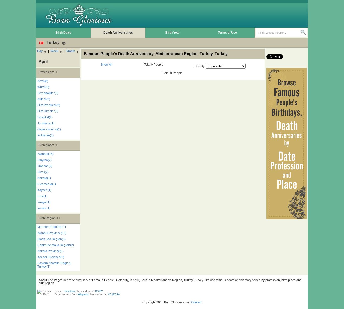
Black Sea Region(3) (51, 239)
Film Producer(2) (48, 105)
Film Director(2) (47, 111)
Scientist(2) (45, 117)
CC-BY (99, 291)
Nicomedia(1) (46, 184)
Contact (196, 302)
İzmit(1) (42, 196)
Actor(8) (42, 81)
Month (70, 51)
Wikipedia (83, 294)
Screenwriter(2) (47, 93)
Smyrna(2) (44, 160)
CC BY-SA (114, 294)
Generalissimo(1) (49, 129)
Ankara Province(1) (50, 251)
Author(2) (43, 99)
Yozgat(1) (43, 202)
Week (54, 51)
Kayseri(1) (44, 190)
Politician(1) (45, 135)
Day (40, 51)
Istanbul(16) (45, 154)
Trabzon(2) (44, 166)
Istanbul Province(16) (51, 233)
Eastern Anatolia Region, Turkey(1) (54, 264)
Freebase (70, 291)
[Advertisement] (215, 15)
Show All (106, 64)
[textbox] (278, 32)
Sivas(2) (43, 172)
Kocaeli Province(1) (50, 257)
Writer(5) (43, 87)
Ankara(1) (44, 178)
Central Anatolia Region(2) (55, 245)
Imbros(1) (43, 208)
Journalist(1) (45, 123)
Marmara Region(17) (51, 227)
